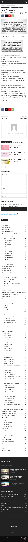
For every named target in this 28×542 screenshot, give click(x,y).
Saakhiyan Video (8, 426)
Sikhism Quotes (7, 285)
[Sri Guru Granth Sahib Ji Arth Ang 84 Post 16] (5, 147)
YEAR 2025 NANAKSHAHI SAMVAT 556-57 (13, 409)
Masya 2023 (6, 346)
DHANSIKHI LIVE (6, 268)
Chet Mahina (8, 244)
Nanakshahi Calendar (7, 331)
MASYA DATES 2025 (8, 348)
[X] (6, 16)
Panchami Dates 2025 (9, 353)
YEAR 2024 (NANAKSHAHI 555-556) (12, 407)
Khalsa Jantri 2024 (8, 342)
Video (3, 446)
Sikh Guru (6, 437)
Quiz (12, 537)
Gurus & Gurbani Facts (9, 320)
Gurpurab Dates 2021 (10, 368)
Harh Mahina (8, 246)
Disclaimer (4, 537)
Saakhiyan (4, 420)
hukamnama (5, 298)
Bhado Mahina (8, 242)
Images (4, 314)
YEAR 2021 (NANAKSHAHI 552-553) (12, 366)
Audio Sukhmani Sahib (7, 231)
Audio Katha (5, 225)
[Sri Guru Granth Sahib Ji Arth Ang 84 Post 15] (5, 154)
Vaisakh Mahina (9, 264)
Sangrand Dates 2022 (10, 398)
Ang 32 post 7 (23, 118)
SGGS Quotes (7, 281)
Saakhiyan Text (7, 424)
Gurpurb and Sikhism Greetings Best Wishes (13, 292)
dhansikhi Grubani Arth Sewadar (9, 12)
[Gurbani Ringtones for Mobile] (5, 484)
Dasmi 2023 (6, 333)
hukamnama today (8, 303)
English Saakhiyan (6, 270)
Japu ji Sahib (5, 327)
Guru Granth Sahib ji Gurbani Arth (17, 7)
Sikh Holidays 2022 (9, 402)
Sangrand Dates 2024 (9, 359)
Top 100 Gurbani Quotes (10, 288)
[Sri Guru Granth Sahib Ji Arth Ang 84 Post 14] (5, 161)
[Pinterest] (9, 16)
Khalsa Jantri (8, 370)
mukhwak (6, 305)
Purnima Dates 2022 (10, 396)
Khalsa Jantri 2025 (8, 344)
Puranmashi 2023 (8, 357)
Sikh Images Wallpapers (8, 441)
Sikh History (5, 428)
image (3, 311)
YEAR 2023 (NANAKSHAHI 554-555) (12, 404)
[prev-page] (2, 167)
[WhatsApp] (12, 16)
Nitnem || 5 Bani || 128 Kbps (9, 411)
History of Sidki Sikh (8, 435)
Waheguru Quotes (6, 450)
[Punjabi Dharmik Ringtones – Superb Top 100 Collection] (5, 478)
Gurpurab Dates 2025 (9, 340)
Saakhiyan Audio (8, 422)
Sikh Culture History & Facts (10, 322)
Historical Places (8, 430)
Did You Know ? (7, 318)
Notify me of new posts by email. (10, 206)
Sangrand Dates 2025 (9, 361)
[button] (2, 2)
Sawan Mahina (8, 262)
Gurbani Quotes (6, 275)
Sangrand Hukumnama (9, 238)
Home (2, 5)
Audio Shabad (5, 229)
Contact (8, 537)
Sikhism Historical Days (10, 381)
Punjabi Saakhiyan (6, 417)
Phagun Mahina (9, 257)
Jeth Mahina (8, 249)
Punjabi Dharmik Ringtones (8, 415)
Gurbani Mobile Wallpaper (8, 272)
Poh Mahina (8, 259)
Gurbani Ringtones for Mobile (17, 483)
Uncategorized (5, 443)
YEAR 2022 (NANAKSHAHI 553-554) (12, 383)
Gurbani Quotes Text (9, 279)
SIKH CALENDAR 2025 (9, 363)
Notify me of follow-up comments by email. (12, 204)
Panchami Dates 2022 (10, 394)
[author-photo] (14, 131)
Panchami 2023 (7, 350)
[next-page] (5, 167)
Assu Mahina (8, 240)
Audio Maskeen (6, 227)
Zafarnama (6, 324)
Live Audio (4, 329)
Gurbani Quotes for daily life (11, 277)
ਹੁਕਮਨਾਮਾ (6, 309)
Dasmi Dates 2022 (9, 385)
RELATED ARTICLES (6, 142)
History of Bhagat (8, 433)
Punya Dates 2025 (8, 355)
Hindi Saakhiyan (6, 296)
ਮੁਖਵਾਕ (5, 307)
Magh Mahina (8, 253)
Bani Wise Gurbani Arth (10, 5)
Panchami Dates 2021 (10, 374)
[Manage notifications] (24, 539)
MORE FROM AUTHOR (18, 142)
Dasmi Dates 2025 (8, 335)
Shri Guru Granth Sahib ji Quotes (12, 283)
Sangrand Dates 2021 (10, 379)
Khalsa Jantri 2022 (9, 389)
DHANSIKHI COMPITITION (8, 266)
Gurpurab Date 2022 (10, 387)
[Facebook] (2, 16)
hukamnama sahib (8, 301)
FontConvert (17, 537)
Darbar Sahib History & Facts (11, 316)
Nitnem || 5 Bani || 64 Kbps (9, 413)
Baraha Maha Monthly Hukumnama (10, 236)
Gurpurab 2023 (7, 337)
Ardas (3, 223)
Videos (3, 448)
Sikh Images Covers (7, 439)
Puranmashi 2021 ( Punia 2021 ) (12, 376)
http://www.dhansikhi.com (14, 135)
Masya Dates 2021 (9, 372)
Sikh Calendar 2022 (10, 400)
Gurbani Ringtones (6, 290)
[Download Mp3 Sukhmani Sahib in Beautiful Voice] (5, 471)
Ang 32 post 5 (4, 118)
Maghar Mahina (9, 255)
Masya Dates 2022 (9, 392)
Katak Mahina (8, 251)
